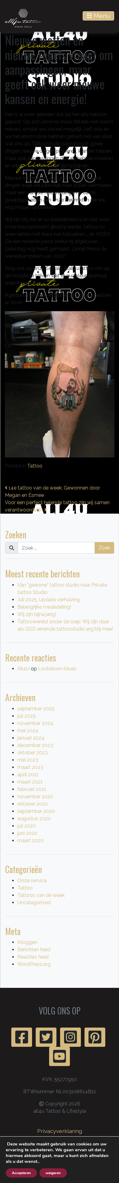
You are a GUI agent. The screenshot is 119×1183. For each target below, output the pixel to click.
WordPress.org (34, 964)
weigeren (53, 1172)
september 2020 (36, 811)
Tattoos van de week (41, 895)
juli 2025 (26, 716)
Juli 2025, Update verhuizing (48, 599)
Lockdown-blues (57, 669)
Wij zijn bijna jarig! (36, 614)
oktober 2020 (32, 804)
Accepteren (21, 1172)
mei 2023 (27, 760)
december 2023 (35, 745)
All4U (23, 669)
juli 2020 (26, 826)
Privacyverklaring (59, 1131)
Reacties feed (33, 957)
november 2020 (35, 796)
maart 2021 (30, 782)
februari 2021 (31, 789)
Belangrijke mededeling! (44, 607)
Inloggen (27, 942)
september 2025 (36, 709)
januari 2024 (31, 738)
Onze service (32, 880)
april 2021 (28, 774)
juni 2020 (27, 833)
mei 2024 (27, 730)
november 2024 (35, 723)
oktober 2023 (32, 752)
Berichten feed (33, 949)
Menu (101, 16)
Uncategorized (34, 902)
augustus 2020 (34, 818)
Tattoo (34, 466)
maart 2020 (30, 840)
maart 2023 (30, 767)
